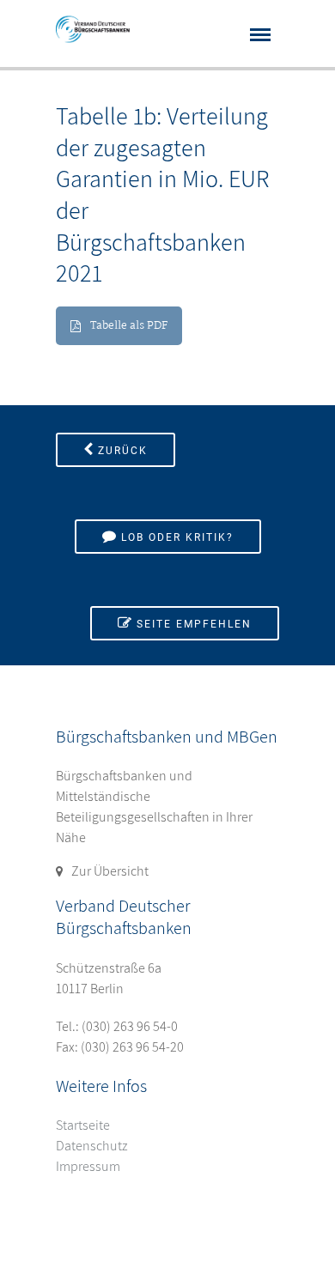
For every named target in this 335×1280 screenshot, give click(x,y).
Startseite (83, 1125)
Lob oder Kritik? (177, 537)
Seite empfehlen (194, 624)
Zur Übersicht (110, 871)
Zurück (123, 451)
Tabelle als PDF (129, 326)
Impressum (88, 1166)
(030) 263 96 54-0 (130, 1026)
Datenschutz (92, 1146)
